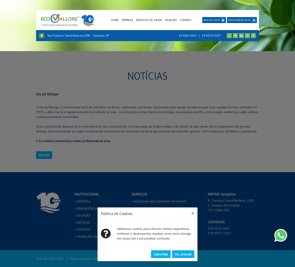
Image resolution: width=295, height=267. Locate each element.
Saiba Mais (161, 254)
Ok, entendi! (183, 254)
